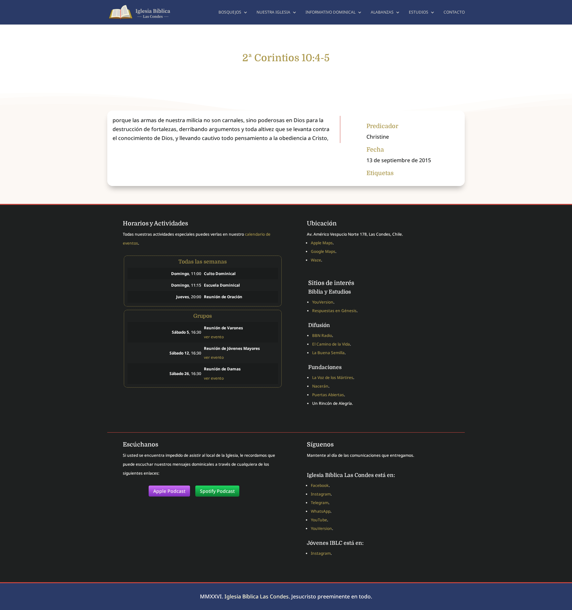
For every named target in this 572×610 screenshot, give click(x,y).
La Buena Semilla (328, 352)
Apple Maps (322, 243)
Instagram (321, 494)
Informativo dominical (331, 12)
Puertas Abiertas (328, 395)
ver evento (214, 336)
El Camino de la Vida (331, 344)
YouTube (319, 520)
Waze (316, 260)
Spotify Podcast (217, 491)
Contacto (454, 12)
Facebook (320, 485)
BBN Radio (322, 335)
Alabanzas (382, 12)
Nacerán (320, 386)
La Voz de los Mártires (332, 377)
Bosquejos (229, 12)
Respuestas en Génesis (334, 310)
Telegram (319, 502)
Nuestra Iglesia (273, 12)
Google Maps (323, 251)
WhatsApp (320, 511)
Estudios (418, 12)
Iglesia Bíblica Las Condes (256, 596)
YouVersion (322, 302)
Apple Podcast (169, 491)
